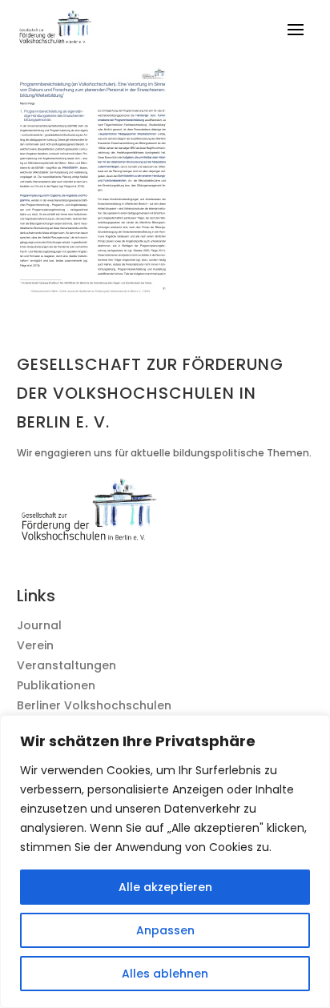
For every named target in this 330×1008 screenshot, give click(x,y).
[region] (165, 861)
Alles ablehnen (165, 974)
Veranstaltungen (66, 665)
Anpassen (165, 930)
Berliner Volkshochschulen (94, 705)
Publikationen (56, 685)
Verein (35, 645)
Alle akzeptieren (165, 887)
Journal (39, 625)
